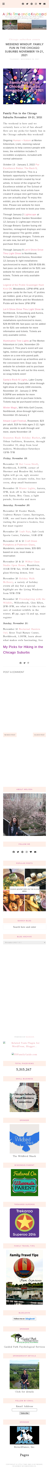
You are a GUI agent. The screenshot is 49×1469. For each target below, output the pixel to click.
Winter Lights (26, 488)
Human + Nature (21, 140)
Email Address (24, 1406)
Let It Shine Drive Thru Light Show (22, 309)
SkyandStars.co (29, 1466)
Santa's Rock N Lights (15, 380)
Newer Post (9, 735)
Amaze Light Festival (14, 421)
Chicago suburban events (24, 39)
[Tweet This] (24, 662)
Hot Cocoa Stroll (28, 464)
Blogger (30, 1037)
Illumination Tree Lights (16, 341)
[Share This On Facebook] (20, 662)
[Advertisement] (24, 765)
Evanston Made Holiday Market (21, 437)
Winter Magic (10, 407)
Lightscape (30, 214)
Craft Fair (24, 531)
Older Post (39, 735)
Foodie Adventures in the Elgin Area (24, 890)
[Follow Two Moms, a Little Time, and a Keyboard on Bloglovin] (24, 1320)
